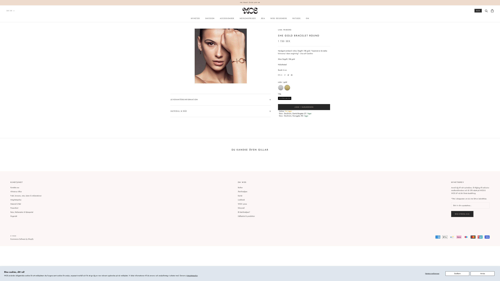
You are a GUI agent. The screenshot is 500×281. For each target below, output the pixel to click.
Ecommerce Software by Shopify (21, 239)
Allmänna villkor (16, 191)
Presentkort (14, 208)
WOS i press (242, 204)
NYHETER (195, 18)
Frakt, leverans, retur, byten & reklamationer (26, 195)
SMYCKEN (210, 18)
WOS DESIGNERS (278, 18)
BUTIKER (297, 18)
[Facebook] (285, 75)
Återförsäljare (242, 191)
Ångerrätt (13, 216)
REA (263, 18)
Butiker (240, 187)
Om (307, 18)
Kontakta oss (14, 187)
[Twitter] (288, 75)
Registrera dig (462, 214)
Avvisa (482, 273)
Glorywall (241, 208)
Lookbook (241, 200)
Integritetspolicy (192, 275)
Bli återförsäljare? (244, 212)
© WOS (13, 236)
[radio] (280, 87)
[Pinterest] (291, 75)
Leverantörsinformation (184, 99)
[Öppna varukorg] (492, 10)
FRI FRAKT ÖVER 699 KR (250, 3)
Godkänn (457, 273)
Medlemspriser (248, 18)
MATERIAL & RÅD (179, 111)
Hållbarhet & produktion (246, 216)
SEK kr (9, 11)
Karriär (240, 195)
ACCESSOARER (227, 18)
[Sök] (486, 10)
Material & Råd (15, 204)
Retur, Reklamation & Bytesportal (21, 212)
